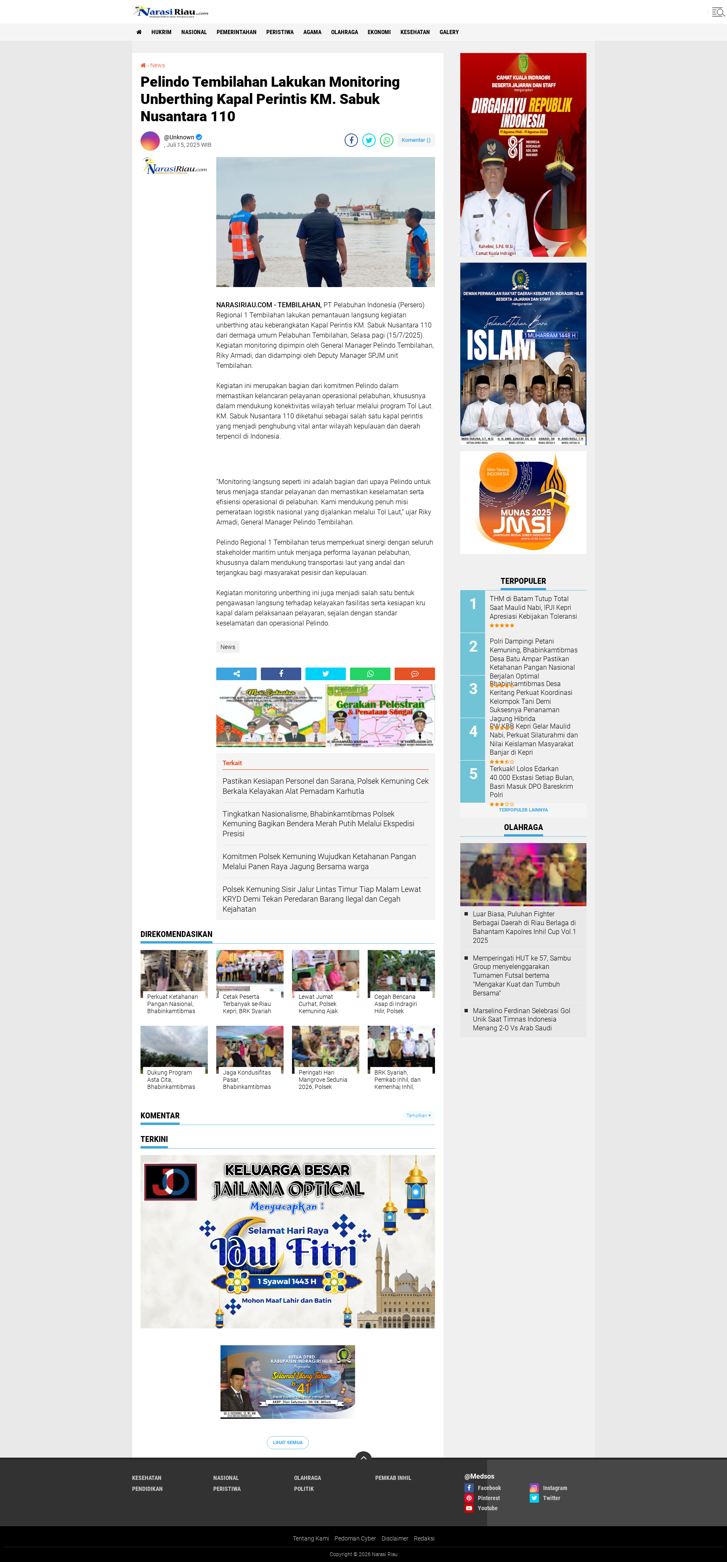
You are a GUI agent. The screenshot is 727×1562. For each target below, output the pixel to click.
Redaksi (424, 1538)
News (157, 65)
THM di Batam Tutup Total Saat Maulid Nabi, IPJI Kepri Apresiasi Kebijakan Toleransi (533, 607)
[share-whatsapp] (386, 140)
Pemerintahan (237, 32)
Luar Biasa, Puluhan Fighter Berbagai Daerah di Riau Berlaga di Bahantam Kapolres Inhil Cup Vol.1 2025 (524, 927)
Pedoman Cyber (355, 1538)
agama (312, 32)
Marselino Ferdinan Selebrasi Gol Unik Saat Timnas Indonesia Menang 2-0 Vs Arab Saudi (521, 1019)
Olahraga (344, 32)
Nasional (194, 32)
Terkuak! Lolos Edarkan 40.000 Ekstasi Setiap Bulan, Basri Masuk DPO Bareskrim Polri (532, 782)
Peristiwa (280, 32)
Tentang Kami (311, 1538)
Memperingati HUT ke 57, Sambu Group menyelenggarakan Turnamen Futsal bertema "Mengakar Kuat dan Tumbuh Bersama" (522, 975)
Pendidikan (147, 1488)
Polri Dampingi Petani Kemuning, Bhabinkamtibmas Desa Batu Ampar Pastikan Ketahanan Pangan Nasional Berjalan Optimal (534, 658)
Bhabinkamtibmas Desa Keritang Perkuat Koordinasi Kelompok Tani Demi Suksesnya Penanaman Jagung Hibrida (531, 701)
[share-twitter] (369, 140)
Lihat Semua (287, 1442)
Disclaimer (395, 1538)
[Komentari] (415, 674)
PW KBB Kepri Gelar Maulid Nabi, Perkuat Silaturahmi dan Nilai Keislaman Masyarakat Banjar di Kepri (534, 739)
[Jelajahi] (717, 11)
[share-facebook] (351, 140)
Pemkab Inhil (393, 1477)
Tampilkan (417, 1115)
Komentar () (416, 140)
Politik (304, 1488)
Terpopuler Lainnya (523, 810)
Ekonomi (379, 32)
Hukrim (161, 32)
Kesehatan (415, 32)
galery (449, 32)
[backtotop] (363, 1459)
